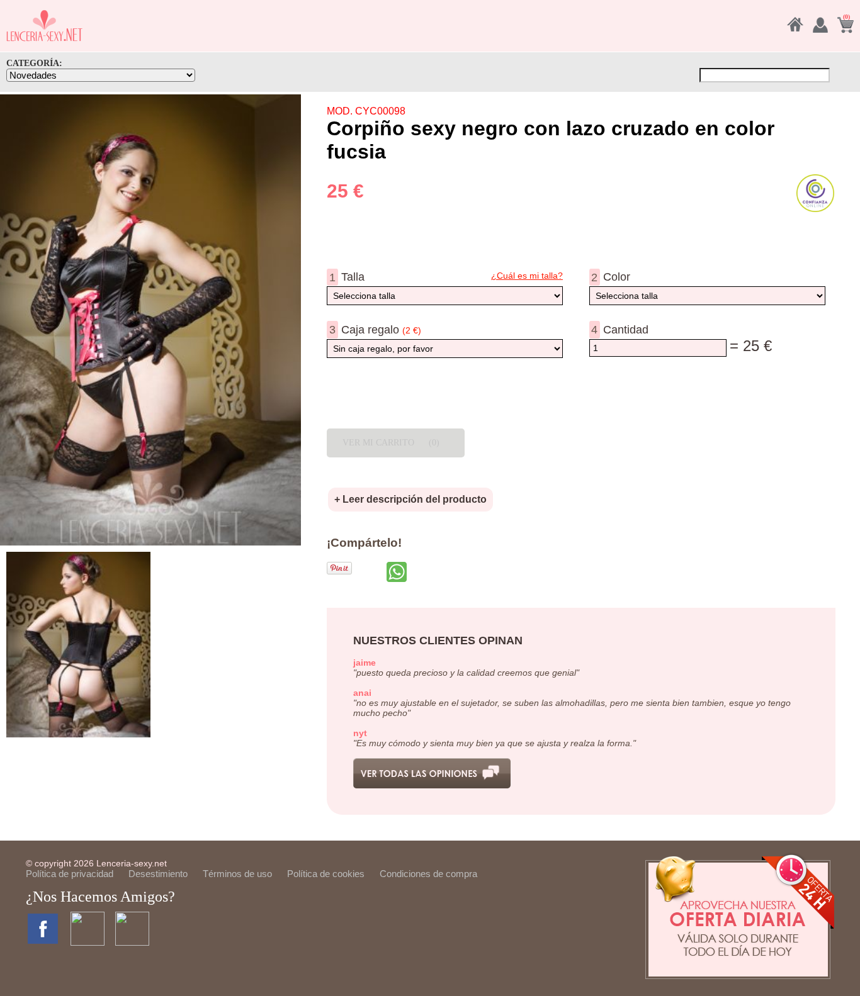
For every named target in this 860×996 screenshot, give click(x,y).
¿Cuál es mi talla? (527, 276)
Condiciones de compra (428, 873)
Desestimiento (158, 873)
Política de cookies (326, 873)
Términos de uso (237, 873)
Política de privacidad (69, 873)
